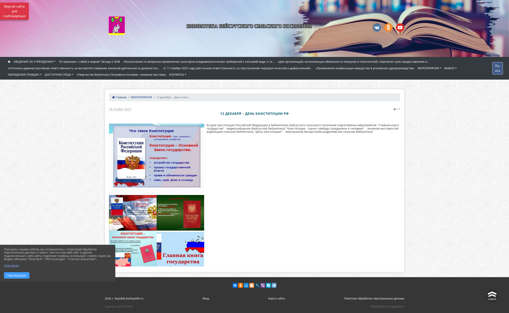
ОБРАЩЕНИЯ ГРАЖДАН (23, 74)
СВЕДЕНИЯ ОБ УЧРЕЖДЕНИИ (33, 61)
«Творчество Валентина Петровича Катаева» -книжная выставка (121, 74)
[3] (180, 213)
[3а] (156, 159)
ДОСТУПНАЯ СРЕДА (58, 74)
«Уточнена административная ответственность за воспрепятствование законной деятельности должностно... (84, 68)
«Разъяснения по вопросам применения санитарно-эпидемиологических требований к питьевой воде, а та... (199, 61)
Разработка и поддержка (387, 306)
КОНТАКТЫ (176, 74)
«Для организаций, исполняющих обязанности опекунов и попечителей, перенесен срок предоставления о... (353, 61)
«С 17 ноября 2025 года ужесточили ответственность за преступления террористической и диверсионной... (237, 68)
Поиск (497, 68)
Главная (121, 97)
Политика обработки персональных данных (374, 298)
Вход (206, 298)
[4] (133, 248)
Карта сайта (276, 298)
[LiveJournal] (257, 285)
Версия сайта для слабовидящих (14, 11)
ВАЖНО (449, 68)
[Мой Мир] (246, 285)
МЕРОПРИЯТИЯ (428, 68)
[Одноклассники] (240, 285)
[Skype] (268, 285)
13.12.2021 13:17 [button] (120, 109)
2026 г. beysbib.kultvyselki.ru (124, 298)
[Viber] (262, 285)
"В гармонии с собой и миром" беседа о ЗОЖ (89, 61)
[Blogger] (251, 285)
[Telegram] (274, 285)
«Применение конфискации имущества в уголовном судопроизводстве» (365, 68)
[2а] (133, 213)
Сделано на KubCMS (119, 306)
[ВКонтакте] (235, 285)
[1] (180, 248)
